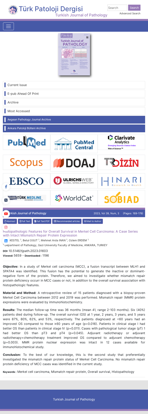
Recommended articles (68, 221)
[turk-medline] (26, 197)
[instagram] (6, 227)
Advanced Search (129, 13)
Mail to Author (93, 221)
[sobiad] (121, 197)
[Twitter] (6, 200)
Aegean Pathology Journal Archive (29, 119)
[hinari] (121, 181)
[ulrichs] (74, 180)
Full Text (25, 221)
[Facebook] (6, 187)
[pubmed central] (74, 144)
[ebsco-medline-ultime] (26, 181)
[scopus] (26, 162)
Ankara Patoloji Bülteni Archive (27, 128)
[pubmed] (26, 142)
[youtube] (6, 214)
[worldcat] (74, 197)
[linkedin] (6, 241)
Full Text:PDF (43, 221)
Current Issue (17, 85)
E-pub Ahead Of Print (23, 94)
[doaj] (74, 163)
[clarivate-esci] (121, 142)
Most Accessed (19, 111)
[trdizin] (121, 162)
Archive (13, 102)
